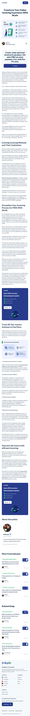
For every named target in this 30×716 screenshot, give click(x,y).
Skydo (3, 460)
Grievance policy (18, 710)
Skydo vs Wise (5, 692)
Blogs (19, 681)
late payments (23, 471)
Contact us (20, 679)
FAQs (19, 683)
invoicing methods (11, 198)
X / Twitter (6, 683)
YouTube (6, 681)
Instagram (6, 679)
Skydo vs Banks (5, 694)
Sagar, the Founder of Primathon (9, 177)
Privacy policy (4, 710)
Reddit (5, 685)
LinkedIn (6, 677)
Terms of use (11, 710)
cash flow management (21, 437)
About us (19, 677)
